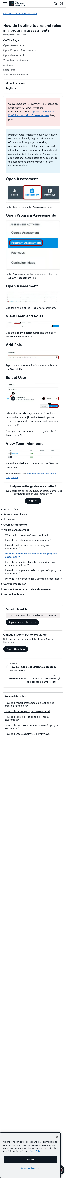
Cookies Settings (30, 1168)
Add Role (8, 64)
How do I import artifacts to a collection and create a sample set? (29, 704)
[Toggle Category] (2, 509)
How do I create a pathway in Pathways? (27, 733)
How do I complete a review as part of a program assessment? (32, 727)
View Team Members (15, 74)
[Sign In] (61, 3)
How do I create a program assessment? (27, 711)
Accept (30, 1159)
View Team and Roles (15, 60)
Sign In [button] (33, 500)
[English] (17, 4)
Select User (9, 69)
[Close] (56, 1137)
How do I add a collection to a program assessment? (26, 718)
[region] (30, 1155)
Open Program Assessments (19, 50)
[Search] (55, 3)
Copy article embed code (22, 622)
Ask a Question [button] (16, 649)
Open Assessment (13, 45)
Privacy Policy (34, 1151)
